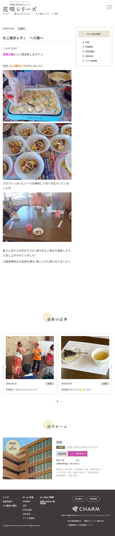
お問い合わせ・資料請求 (47, 502)
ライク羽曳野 (91, 61)
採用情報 (93, 499)
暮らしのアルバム (22, 14)
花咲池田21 (90, 51)
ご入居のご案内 (10, 505)
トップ (6, 14)
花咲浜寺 (89, 56)
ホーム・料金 (28, 497)
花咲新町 (89, 47)
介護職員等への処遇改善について (80, 525)
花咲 (21, 28)
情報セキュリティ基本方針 (94, 521)
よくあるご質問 (47, 497)
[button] (3, 366)
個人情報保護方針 (74, 521)
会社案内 (78, 499)
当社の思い (8, 501)
